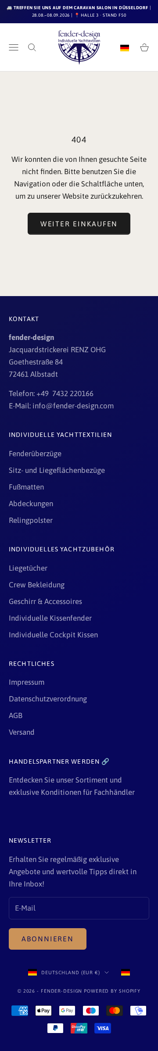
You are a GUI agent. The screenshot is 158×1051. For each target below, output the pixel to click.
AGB (15, 715)
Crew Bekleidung (37, 584)
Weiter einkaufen (79, 224)
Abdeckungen (31, 503)
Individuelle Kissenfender (50, 618)
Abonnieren (48, 939)
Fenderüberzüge (35, 453)
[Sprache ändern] (124, 47)
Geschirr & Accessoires (45, 601)
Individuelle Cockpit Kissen (53, 634)
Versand (22, 732)
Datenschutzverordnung (48, 698)
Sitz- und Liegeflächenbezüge (57, 470)
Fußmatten (26, 487)
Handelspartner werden (55, 761)
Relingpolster (31, 520)
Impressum (26, 682)
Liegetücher (28, 568)
